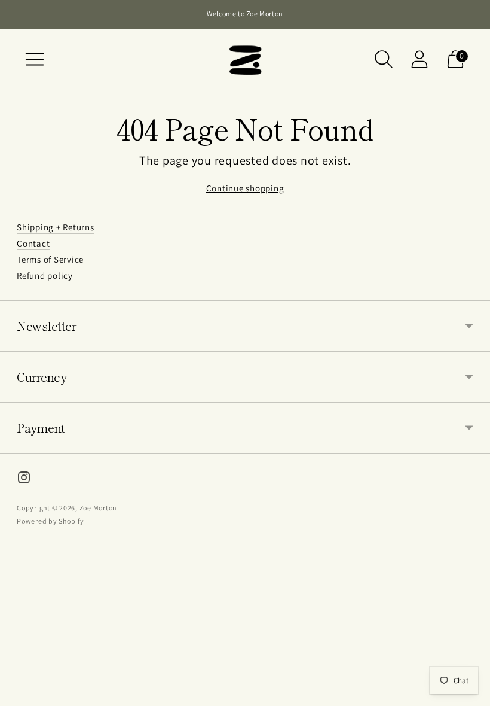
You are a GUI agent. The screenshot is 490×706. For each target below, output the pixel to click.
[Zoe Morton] (245, 59)
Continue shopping (245, 188)
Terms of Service (50, 259)
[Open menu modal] (34, 59)
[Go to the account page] (419, 59)
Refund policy (45, 275)
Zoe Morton (98, 507)
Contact (33, 243)
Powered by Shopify (50, 520)
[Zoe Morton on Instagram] (24, 479)
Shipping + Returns (55, 227)
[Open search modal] (383, 59)
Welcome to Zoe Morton (245, 13)
